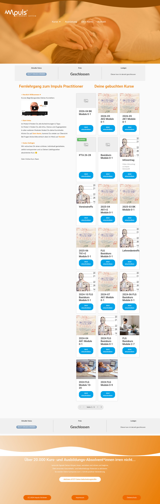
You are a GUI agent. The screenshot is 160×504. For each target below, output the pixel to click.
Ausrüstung (71, 22)
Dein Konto (87, 22)
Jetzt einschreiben (86, 128)
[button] (37, 497)
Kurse (55, 22)
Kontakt (102, 22)
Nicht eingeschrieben (36, 74)
